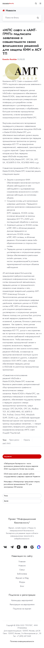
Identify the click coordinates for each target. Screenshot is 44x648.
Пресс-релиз (14, 440)
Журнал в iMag (22, 578)
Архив (6, 501)
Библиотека (22, 573)
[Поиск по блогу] (38, 18)
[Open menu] (40, 3)
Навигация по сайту (22, 556)
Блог (22, 586)
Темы (6, 495)
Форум (22, 582)
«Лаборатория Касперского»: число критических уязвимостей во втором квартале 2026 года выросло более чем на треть (21, 466)
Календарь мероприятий (22, 600)
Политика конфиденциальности (22, 641)
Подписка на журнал (22, 608)
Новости (22, 565)
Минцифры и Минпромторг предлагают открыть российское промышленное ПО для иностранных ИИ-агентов (22, 484)
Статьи (22, 569)
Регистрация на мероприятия (22, 604)
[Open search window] (36, 3)
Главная (22, 561)
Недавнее (8, 456)
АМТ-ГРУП (7, 443)
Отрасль (27, 440)
